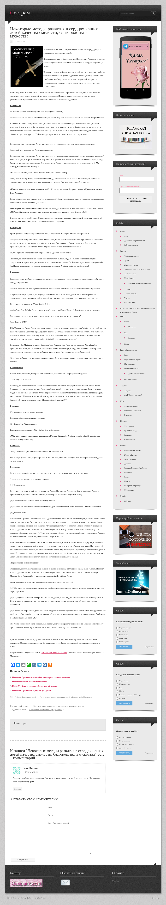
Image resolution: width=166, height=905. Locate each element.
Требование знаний (131, 256)
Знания (123, 251)
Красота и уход (130, 430)
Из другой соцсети (126, 744)
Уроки (126, 260)
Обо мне (127, 501)
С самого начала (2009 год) (130, 695)
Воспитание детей (29, 697)
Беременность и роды (132, 359)
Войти (23, 898)
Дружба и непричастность (134, 240)
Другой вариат (125, 748)
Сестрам (20, 13)
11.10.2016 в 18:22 (30, 772)
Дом (122, 401)
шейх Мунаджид (85, 697)
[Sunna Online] (132, 594)
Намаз (126, 321)
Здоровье (128, 435)
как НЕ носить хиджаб (133, 395)
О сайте (123, 496)
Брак (126, 355)
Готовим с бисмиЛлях (132, 410)
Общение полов (130, 379)
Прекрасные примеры (132, 485)
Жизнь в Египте (130, 455)
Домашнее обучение (136, 373)
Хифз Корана (129, 278)
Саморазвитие (129, 439)
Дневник (127, 463)
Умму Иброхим (30, 767)
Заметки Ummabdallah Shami (135, 468)
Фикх (122, 316)
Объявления (129, 490)
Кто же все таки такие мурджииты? (45, 709)
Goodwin (155, 898)
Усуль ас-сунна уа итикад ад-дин (137, 269)
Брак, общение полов (128, 350)
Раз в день (123, 638)
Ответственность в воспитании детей (29, 681)
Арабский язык (130, 273)
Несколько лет (124, 684)
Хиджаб (123, 385)
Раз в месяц (123, 635)
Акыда (122, 231)
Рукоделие (128, 415)
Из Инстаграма (125, 737)
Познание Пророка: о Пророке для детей (31, 690)
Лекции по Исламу (131, 265)
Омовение (132, 326)
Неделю (122, 698)
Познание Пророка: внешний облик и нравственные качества (41, 677)
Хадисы (127, 289)
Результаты (149, 647)
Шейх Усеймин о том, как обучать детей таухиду (35, 685)
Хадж (126, 344)
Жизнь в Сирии (130, 459)
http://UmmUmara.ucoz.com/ (54, 652)
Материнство (129, 364)
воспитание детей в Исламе (67, 697)
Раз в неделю (124, 642)
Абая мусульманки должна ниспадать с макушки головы (58, 705)
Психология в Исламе (132, 450)
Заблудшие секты (131, 245)
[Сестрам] (26, 886)
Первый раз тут (125, 628)
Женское (123, 421)
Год (120, 688)
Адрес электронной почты (130, 186)
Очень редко (124, 631)
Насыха (127, 481)
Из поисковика (124, 741)
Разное (122, 445)
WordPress (41, 898)
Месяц (121, 691)
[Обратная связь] (65, 885)
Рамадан (131, 338)
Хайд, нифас (129, 426)
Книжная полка (130, 302)
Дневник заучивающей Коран (139, 283)
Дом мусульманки (131, 406)
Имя (121, 175)
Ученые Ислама (130, 293)
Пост (126, 332)
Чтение (127, 298)
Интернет (128, 472)
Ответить (17, 789)
